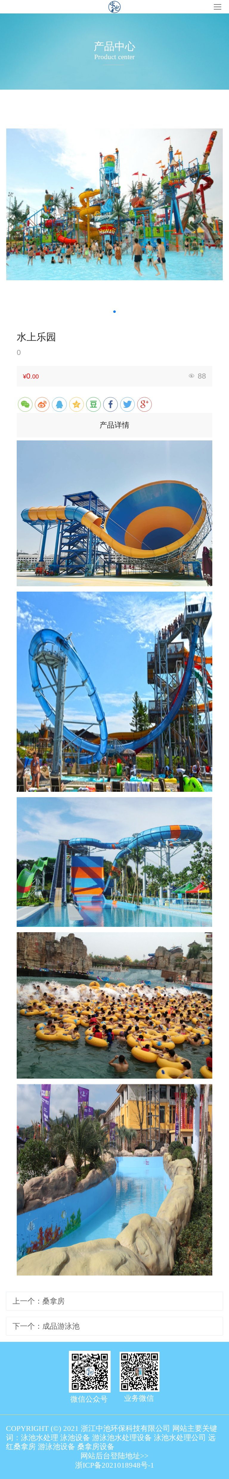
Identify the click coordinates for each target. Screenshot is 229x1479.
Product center (114, 57)
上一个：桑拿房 (39, 1301)
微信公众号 (89, 1399)
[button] (114, 311)
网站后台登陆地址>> (114, 1456)
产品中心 (114, 46)
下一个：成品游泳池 (46, 1326)
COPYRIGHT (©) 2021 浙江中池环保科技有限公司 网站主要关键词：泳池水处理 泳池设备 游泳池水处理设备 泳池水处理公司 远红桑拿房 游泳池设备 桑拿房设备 (111, 1437)
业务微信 (139, 1398)
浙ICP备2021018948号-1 (114, 1465)
